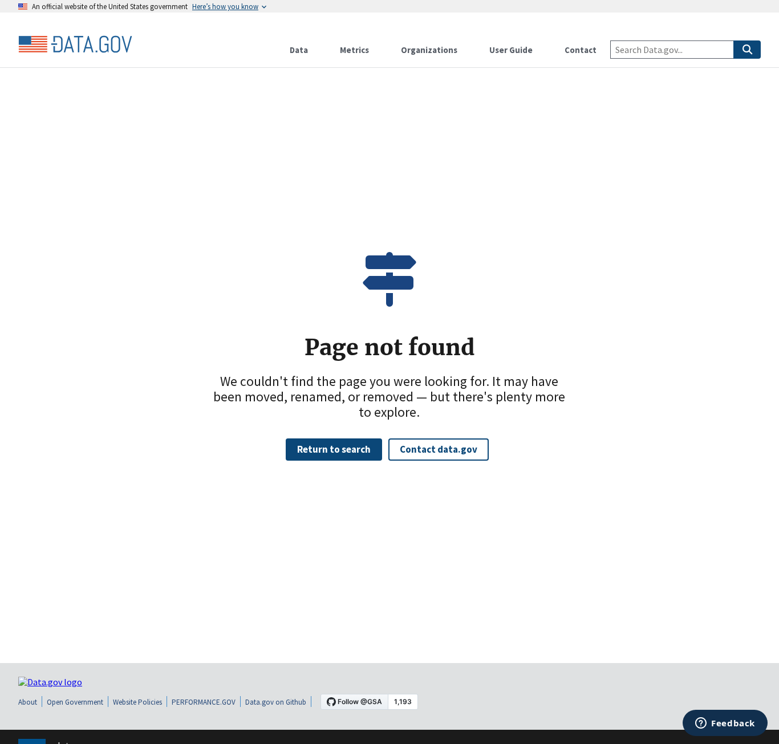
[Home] (75, 44)
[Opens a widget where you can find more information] (725, 724)
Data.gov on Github (275, 702)
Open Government (75, 702)
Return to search (334, 449)
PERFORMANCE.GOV (204, 702)
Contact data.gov (438, 449)
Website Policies (137, 702)
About (27, 702)
